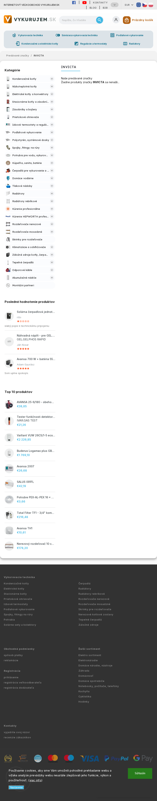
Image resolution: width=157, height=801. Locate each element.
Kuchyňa (84, 691)
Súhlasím (140, 773)
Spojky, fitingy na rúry (18, 614)
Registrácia (12, 670)
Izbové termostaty (16, 604)
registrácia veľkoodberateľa (23, 682)
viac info (35, 780)
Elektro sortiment (89, 655)
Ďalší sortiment (89, 648)
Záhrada (83, 670)
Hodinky (83, 701)
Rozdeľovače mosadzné (94, 604)
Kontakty (100, 2)
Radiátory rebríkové (91, 593)
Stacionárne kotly (15, 593)
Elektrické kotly (14, 588)
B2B (105, 7)
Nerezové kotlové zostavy (95, 614)
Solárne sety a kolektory (20, 624)
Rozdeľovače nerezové (94, 599)
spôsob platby (13, 655)
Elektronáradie (88, 660)
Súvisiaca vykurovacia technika (76, 35)
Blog (93, 7)
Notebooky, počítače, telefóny (98, 686)
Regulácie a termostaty (90, 43)
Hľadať (99, 20)
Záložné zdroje (88, 624)
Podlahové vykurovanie (126, 35)
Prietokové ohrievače (18, 599)
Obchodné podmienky (19, 648)
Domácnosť (85, 675)
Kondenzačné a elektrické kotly (36, 43)
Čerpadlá (84, 583)
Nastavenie (16, 787)
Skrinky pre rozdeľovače (94, 609)
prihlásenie (11, 677)
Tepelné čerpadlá (90, 619)
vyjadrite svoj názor (17, 732)
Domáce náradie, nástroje (95, 665)
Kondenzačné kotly (16, 583)
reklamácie (11, 660)
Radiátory (131, 43)
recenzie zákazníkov (17, 737)
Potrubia (9, 619)
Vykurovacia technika (27, 35)
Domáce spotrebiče (91, 681)
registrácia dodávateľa (19, 687)
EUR (127, 4)
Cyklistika (84, 696)
